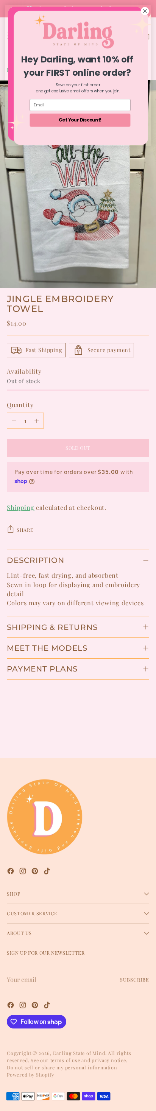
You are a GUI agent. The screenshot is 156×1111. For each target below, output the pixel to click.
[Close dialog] (144, 11)
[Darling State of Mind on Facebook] (11, 872)
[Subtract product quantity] (14, 420)
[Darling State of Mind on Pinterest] (35, 872)
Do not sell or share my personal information (62, 1067)
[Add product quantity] (37, 420)
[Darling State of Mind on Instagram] (23, 872)
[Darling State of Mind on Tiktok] (47, 872)
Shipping (20, 507)
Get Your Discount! (80, 120)
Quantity (20, 404)
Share (25, 530)
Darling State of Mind (79, 1053)
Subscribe (134, 979)
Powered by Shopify (30, 1074)
